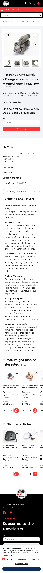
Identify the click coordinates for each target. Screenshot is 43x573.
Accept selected (21, 564)
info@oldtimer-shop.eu (20, 508)
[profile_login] (25, 3)
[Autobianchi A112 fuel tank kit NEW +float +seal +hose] (11, 436)
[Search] (39, 15)
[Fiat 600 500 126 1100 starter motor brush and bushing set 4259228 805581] (30, 376)
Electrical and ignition (17, 21)
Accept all (21, 569)
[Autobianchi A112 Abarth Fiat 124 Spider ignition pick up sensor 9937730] (30, 436)
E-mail (5, 119)
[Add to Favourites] (17, 373)
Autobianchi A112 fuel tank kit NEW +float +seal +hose (10, 447)
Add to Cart (16, 410)
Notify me (21, 129)
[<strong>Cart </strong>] (34, 3)
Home (5, 21)
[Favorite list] (30, 3)
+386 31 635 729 (17, 504)
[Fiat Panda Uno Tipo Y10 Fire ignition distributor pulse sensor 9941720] (11, 376)
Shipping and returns (16, 191)
